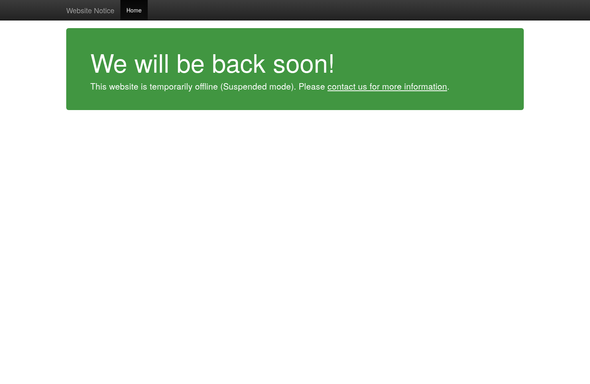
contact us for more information (387, 86)
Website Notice (90, 10)
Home (134, 10)
